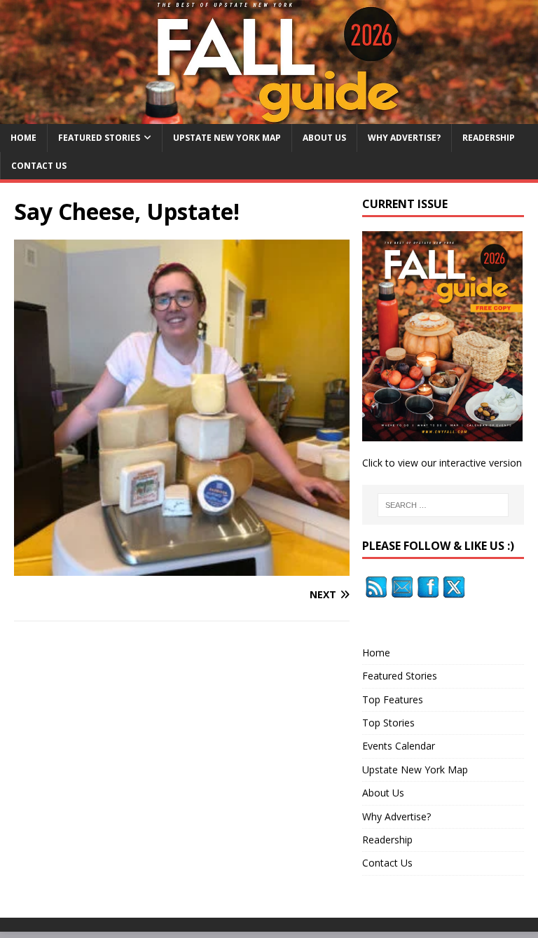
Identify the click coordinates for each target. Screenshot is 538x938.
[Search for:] (443, 505)
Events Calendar (398, 745)
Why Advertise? (404, 138)
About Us (324, 138)
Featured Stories (99, 138)
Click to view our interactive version (442, 462)
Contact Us (39, 166)
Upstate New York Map (227, 138)
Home (23, 138)
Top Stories (388, 722)
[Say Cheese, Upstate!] (182, 567)
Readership (488, 138)
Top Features (392, 699)
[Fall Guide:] (269, 116)
